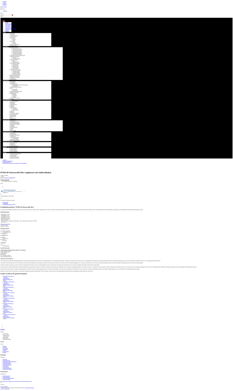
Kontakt (2, 329)
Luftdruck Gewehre (16, 70)
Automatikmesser (13, 104)
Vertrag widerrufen (4, 386)
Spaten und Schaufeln (14, 139)
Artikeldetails (5, 203)
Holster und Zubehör (14, 145)
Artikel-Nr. (2, 225)
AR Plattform (12, 82)
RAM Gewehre (16, 64)
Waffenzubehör (8, 23)
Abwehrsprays (13, 136)
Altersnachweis (6, 367)
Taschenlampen (16, 138)
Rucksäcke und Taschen (14, 140)
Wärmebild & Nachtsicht (15, 124)
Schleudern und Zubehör (15, 77)
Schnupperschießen (6, 379)
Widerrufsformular (6, 360)
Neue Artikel (5, 348)
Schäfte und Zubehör (14, 92)
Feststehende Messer (14, 101)
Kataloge (4, 346)
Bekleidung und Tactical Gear (11, 29)
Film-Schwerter (16, 109)
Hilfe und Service (6, 377)
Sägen (11, 117)
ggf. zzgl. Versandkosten (10, 177)
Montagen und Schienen (15, 123)
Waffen (6, 22)
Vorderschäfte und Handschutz (16, 91)
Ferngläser (12, 125)
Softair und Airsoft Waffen (15, 75)
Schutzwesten (12, 144)
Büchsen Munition (13, 148)
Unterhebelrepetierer (14, 35)
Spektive (12, 128)
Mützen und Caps (13, 142)
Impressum (5, 359)
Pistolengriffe (15, 90)
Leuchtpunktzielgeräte (14, 121)
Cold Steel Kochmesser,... (8, 312)
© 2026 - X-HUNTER (4, 388)
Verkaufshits (5, 349)
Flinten (14, 40)
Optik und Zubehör (9, 27)
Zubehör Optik (13, 130)
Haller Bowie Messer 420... (8, 284)
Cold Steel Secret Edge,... (8, 306)
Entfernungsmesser (13, 127)
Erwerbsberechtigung (7, 368)
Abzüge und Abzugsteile (15, 97)
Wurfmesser (12, 106)
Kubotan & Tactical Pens (15, 135)
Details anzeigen (6, 278)
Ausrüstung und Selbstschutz (10, 28)
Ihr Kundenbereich (6, 376)
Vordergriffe (15, 89)
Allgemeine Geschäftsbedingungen (9, 361)
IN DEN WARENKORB (5, 180)
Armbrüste (15, 57)
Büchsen (14, 39)
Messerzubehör (13, 116)
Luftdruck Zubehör (16, 73)
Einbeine (14, 96)
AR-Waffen (12, 34)
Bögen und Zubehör (14, 59)
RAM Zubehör (15, 68)
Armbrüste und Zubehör (14, 56)
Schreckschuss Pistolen (17, 48)
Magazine (12, 99)
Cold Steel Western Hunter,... (8, 301)
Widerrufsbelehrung (6, 362)
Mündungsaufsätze (13, 83)
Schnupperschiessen (14, 154)
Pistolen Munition (13, 150)
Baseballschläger (13, 133)
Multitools (12, 112)
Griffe (11, 88)
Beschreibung (5, 202)
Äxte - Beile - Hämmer (14, 113)
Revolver (14, 43)
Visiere (11, 129)
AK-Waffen (12, 33)
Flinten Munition (13, 149)
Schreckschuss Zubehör (17, 54)
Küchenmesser (13, 118)
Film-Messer (15, 108)
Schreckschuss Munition (17, 53)
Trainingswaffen (13, 79)
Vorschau (5, 277)
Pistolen (14, 42)
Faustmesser (12, 103)
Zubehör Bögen (16, 61)
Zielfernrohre (12, 120)
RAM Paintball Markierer (15, 63)
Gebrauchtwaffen (13, 45)
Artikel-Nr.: (2, 175)
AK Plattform (12, 81)
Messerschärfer (13, 115)
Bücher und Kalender (14, 156)
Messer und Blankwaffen (10, 24)
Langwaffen (12, 37)
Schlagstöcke (12, 132)
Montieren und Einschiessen (15, 153)
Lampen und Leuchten (14, 137)
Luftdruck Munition (16, 72)
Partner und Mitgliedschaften (8, 378)
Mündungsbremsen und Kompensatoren (20, 84)
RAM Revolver (16, 66)
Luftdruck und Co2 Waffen (15, 69)
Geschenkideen (13, 155)
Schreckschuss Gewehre (17, 51)
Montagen (15, 94)
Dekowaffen (12, 78)
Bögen (14, 60)
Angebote (5, 347)
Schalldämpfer (15, 85)
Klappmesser (12, 102)
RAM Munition (16, 67)
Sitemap (4, 350)
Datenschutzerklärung (7, 363)
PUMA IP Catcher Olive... (8, 279)
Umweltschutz (5, 365)
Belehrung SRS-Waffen (7, 369)
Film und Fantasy (13, 107)
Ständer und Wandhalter (14, 157)
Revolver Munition (13, 151)
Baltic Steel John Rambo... (8, 290)
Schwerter (12, 111)
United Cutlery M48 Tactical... (9, 317)
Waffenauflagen (13, 93)
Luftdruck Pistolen (16, 71)
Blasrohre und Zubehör (14, 76)
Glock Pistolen (13, 36)
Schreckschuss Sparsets (17, 52)
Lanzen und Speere (14, 114)
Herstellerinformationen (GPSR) (9, 204)
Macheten (12, 105)
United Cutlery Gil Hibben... (8, 295)
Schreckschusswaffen (14, 47)
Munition (7, 30)
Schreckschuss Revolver (17, 49)
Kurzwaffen (12, 41)
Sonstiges (7, 31)
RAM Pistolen (15, 65)
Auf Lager (2, 226)
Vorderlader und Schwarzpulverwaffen (17, 55)
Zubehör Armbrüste (16, 58)
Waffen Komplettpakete (14, 44)
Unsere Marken (6, 351)
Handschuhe (12, 143)
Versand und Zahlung (7, 364)
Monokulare (12, 126)
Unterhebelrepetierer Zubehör (16, 87)
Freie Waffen (7, 25)
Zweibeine (15, 95)
